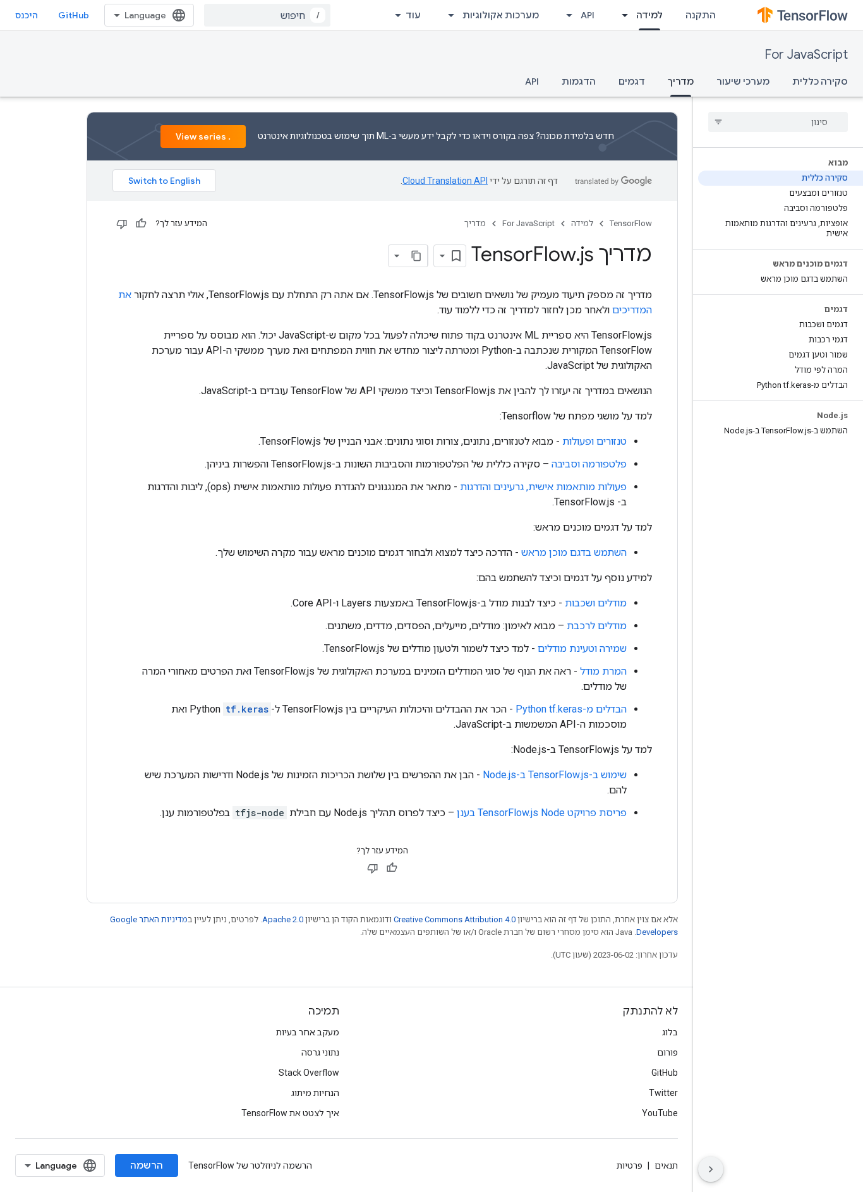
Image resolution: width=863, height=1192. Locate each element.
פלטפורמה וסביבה (589, 464)
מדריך (681, 81)
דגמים (632, 81)
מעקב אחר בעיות (307, 1032)
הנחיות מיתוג (315, 1093)
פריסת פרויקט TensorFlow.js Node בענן (542, 813)
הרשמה (146, 1165)
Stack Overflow (309, 1073)
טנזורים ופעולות (594, 441)
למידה (649, 15)
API (587, 15)
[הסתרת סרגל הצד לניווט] (710, 1169)
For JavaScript (806, 55)
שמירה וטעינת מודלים (582, 648)
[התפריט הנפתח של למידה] (621, 15)
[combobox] (267, 15)
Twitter (663, 1093)
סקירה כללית (820, 81)
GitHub (73, 15)
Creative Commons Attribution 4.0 (455, 919)
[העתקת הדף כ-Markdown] (416, 256)
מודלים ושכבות (596, 603)
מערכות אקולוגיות (500, 15)
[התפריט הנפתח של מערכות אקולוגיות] (447, 15)
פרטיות (630, 1165)
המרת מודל (603, 671)
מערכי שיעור (742, 81)
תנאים (666, 1165)
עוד (413, 15)
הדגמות (579, 81)
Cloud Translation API (445, 181)
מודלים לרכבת (597, 626)
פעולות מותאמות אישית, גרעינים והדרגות (543, 487)
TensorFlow (631, 223)
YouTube (660, 1113)
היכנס (26, 15)
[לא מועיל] (121, 223)
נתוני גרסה (320, 1052)
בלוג (670, 1032)
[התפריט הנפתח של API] (565, 15)
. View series (203, 136)
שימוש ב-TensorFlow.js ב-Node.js (555, 775)
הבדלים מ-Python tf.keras (571, 709)
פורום (667, 1052)
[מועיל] (140, 223)
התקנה (700, 15)
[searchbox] (778, 122)
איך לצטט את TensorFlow (290, 1113)
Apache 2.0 (282, 919)
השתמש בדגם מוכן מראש (574, 552)
